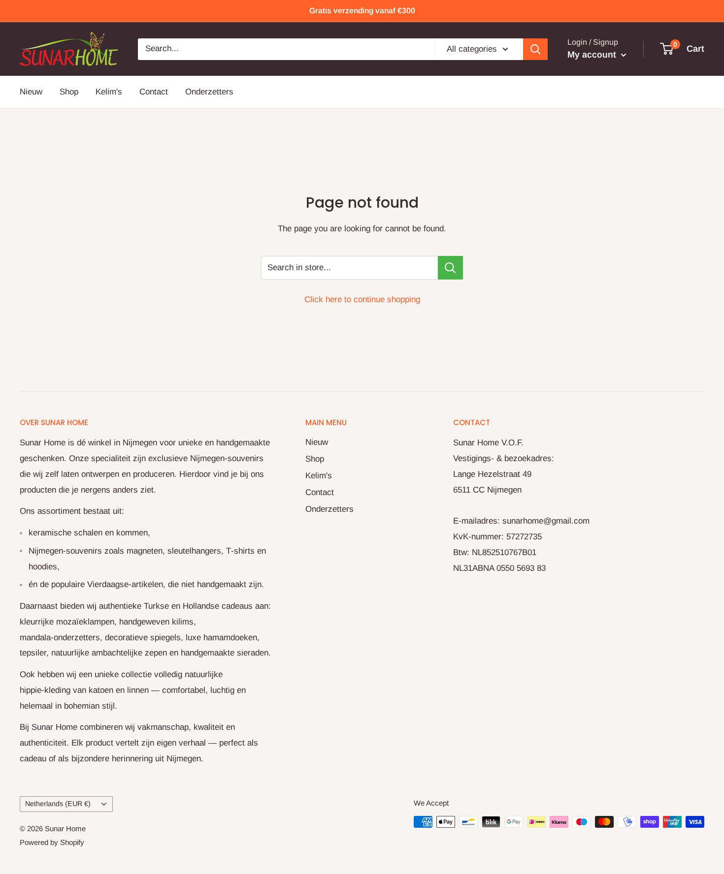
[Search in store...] (450, 268)
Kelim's (109, 91)
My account (593, 55)
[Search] (535, 49)
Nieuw (31, 91)
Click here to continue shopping (362, 299)
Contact (153, 91)
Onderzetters (209, 91)
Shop (69, 91)
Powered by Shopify (52, 842)
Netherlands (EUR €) (58, 804)
